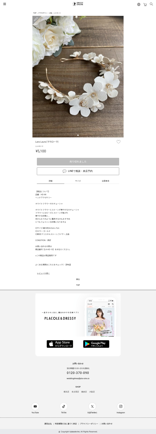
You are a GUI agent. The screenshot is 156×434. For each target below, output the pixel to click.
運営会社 (48, 423)
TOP (34, 13)
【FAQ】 (68, 264)
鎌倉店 (84, 392)
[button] (78, 135)
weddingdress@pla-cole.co (78, 378)
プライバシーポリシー (89, 423)
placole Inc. (75, 431)
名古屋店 (75, 392)
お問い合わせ (106, 423)
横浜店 (66, 392)
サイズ (78, 180)
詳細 (50, 180)
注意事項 (105, 180)
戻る (78, 279)
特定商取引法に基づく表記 (66, 423)
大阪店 (92, 392)
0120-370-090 (78, 373)
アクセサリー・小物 (45, 13)
